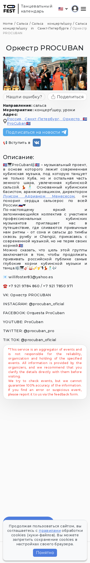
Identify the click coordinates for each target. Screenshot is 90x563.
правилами (50, 530)
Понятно (45, 552)
